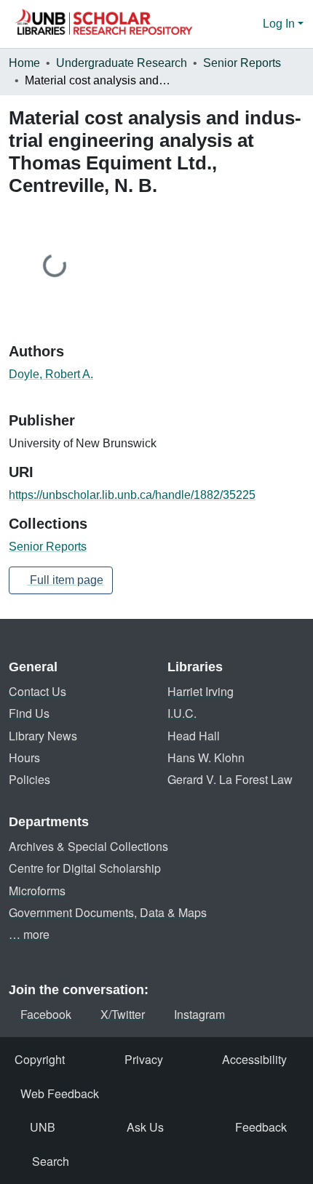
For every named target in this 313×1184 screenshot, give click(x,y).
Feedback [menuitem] (261, 1127)
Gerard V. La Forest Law (230, 779)
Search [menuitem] (50, 1161)
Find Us (29, 713)
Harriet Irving (200, 691)
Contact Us (37, 691)
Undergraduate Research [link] (121, 63)
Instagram (199, 1014)
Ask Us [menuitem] (145, 1127)
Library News (43, 735)
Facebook (45, 1014)
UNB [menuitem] (42, 1127)
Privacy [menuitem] (143, 1059)
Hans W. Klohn (206, 757)
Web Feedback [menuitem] (59, 1093)
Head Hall (193, 735)
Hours (24, 757)
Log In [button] (280, 23)
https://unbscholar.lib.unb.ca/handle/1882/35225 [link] (132, 495)
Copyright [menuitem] (40, 1059)
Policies (29, 779)
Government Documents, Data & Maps (108, 912)
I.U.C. (182, 713)
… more (29, 934)
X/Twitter (122, 1014)
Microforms (37, 890)
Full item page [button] (65, 580)
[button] (103, 24)
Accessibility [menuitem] (254, 1059)
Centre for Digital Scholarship (85, 868)
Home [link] (24, 63)
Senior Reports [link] (242, 63)
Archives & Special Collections (88, 846)
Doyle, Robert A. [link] (51, 374)
